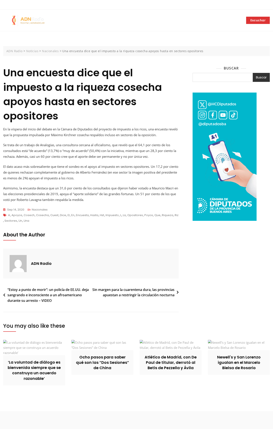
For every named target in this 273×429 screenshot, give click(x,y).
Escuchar (258, 20)
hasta (94, 215)
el (69, 215)
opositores (135, 215)
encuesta (82, 215)
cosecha (42, 215)
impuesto (112, 215)
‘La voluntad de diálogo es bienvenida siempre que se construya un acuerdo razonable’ (34, 370)
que (157, 215)
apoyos (17, 215)
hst (102, 215)
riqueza (167, 215)
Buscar (231, 68)
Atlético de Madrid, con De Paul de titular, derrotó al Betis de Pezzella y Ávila (171, 362)
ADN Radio (41, 263)
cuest (54, 215)
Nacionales (40, 210)
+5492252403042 (18, 5)
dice (63, 215)
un (20, 221)
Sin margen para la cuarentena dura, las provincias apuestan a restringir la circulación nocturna (133, 292)
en (72, 215)
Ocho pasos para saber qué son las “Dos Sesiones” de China (102, 362)
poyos (148, 215)
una (26, 221)
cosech (29, 215)
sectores (10, 221)
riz (177, 215)
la (124, 215)
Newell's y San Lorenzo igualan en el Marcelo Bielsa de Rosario (239, 362)
